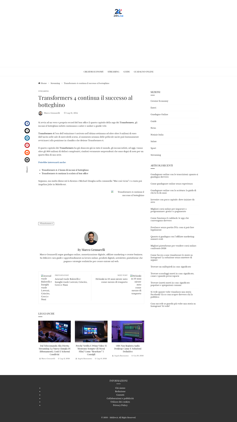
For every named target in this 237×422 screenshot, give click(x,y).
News (153, 128)
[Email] (27, 159)
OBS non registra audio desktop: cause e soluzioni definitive (127, 348)
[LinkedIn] (27, 138)
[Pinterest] (27, 145)
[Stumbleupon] (27, 152)
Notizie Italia (157, 135)
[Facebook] (27, 123)
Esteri (153, 108)
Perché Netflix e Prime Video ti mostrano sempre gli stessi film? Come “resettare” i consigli (91, 350)
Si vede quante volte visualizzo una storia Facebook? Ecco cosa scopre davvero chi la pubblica (172, 294)
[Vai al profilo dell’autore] (91, 238)
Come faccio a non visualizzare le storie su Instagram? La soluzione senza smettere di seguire (172, 257)
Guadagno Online (159, 114)
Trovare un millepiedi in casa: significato (171, 266)
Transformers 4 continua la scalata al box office (65, 173)
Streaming (43, 91)
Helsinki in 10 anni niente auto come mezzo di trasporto (112, 278)
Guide (153, 121)
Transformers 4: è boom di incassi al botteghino (65, 170)
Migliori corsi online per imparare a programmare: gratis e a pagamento (169, 210)
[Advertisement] (118, 41)
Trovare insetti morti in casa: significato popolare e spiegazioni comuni (170, 284)
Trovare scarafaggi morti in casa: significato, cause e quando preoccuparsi (172, 274)
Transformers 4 (47, 223)
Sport (153, 148)
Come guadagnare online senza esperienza (172, 184)
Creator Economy (159, 101)
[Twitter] (27, 130)
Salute (154, 141)
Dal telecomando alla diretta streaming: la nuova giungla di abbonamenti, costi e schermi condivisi (54, 350)
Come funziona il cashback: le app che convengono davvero (170, 219)
